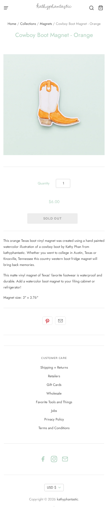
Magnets (46, 23)
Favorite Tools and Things (54, 402)
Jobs (54, 410)
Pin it (47, 320)
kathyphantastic (67, 499)
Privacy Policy (54, 419)
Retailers (54, 376)
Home (12, 23)
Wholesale (54, 393)
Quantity (44, 183)
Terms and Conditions (54, 427)
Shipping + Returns (54, 367)
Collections (28, 23)
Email (60, 320)
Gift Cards (54, 384)
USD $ (51, 487)
